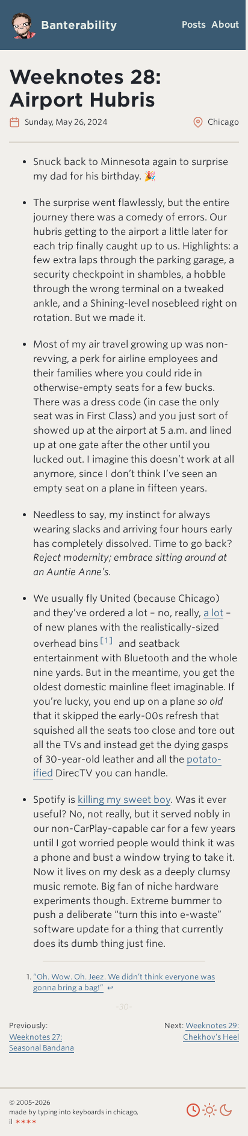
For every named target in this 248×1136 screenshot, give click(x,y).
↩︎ (110, 987)
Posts (194, 24)
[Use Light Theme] (209, 1115)
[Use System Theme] (193, 1115)
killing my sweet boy (124, 799)
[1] (107, 640)
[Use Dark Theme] (226, 1115)
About (225, 24)
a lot (213, 613)
